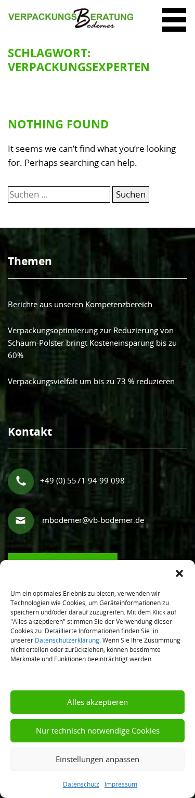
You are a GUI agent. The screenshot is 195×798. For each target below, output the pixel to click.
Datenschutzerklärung (67, 640)
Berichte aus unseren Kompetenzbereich (80, 304)
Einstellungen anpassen (97, 759)
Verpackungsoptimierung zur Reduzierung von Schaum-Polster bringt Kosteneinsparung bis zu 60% (92, 343)
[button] (179, 573)
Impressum (121, 784)
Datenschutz (81, 784)
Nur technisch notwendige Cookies (98, 730)
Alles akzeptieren (97, 702)
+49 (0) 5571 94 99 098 (81, 480)
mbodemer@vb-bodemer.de (93, 520)
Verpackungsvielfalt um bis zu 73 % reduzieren (91, 381)
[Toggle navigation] (174, 9)
